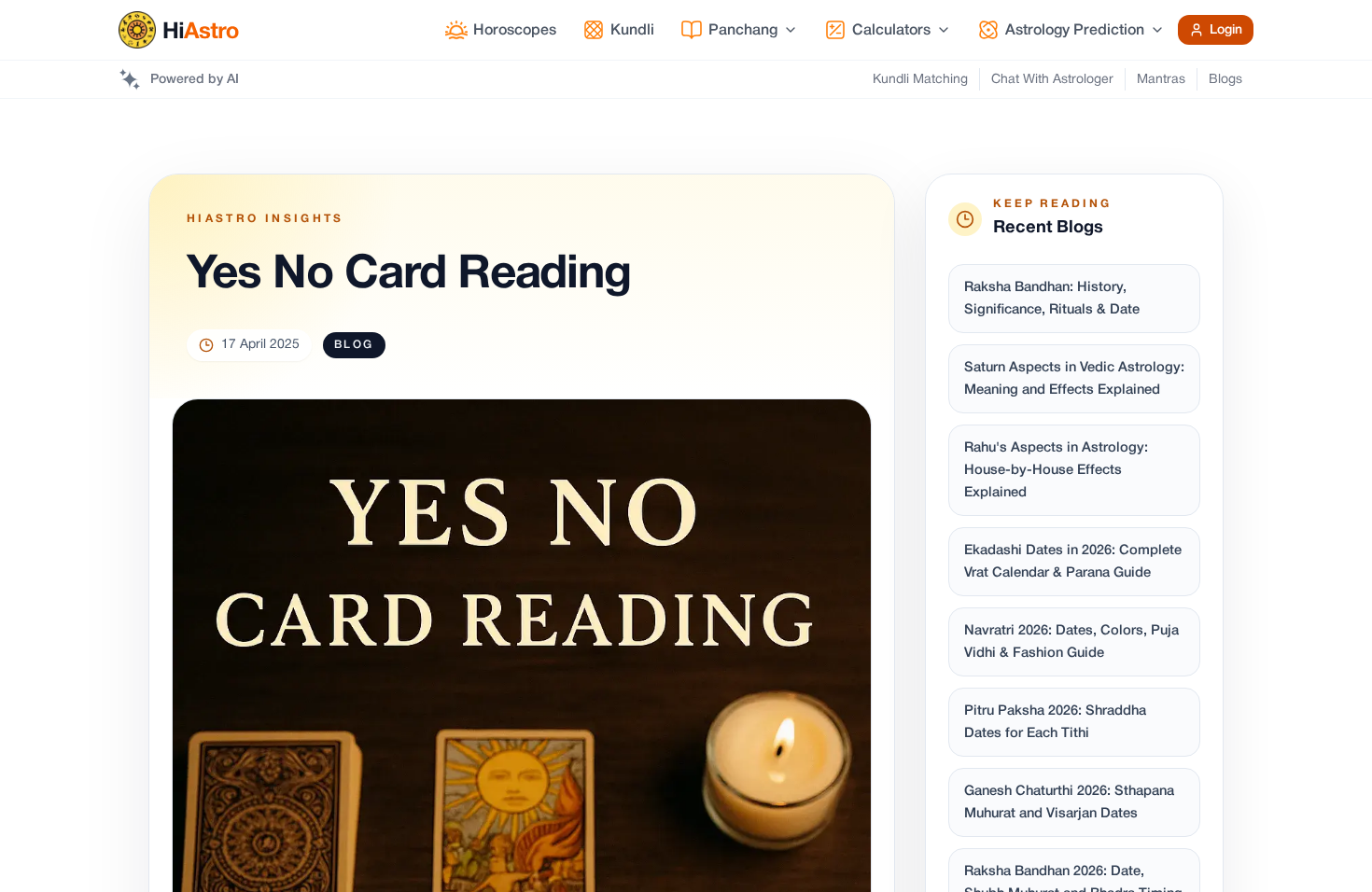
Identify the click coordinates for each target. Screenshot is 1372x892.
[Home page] (179, 30)
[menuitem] (500, 29)
